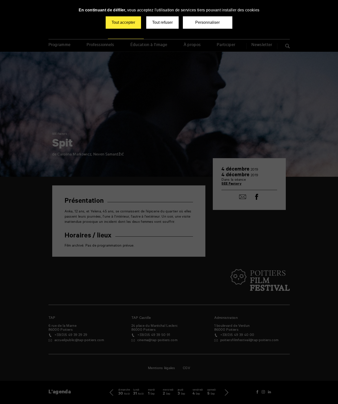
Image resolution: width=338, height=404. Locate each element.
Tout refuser (162, 22)
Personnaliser (207, 22)
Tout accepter (123, 22)
